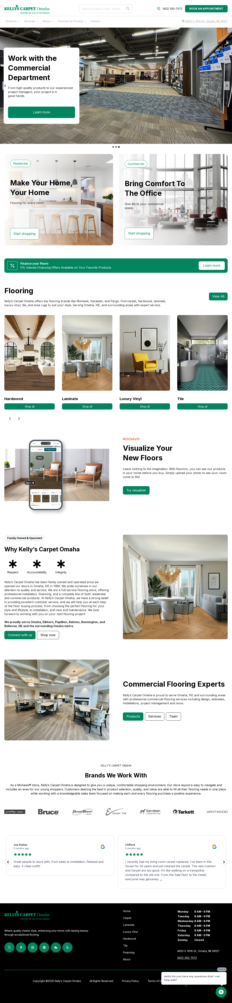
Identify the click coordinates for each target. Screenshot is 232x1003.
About (46, 21)
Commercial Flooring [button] (70, 21)
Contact (95, 21)
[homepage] (27, 9)
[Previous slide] (5, 85)
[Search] (128, 9)
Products (11, 21)
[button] (20, 635)
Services (29, 21)
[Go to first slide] (227, 85)
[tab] (113, 147)
